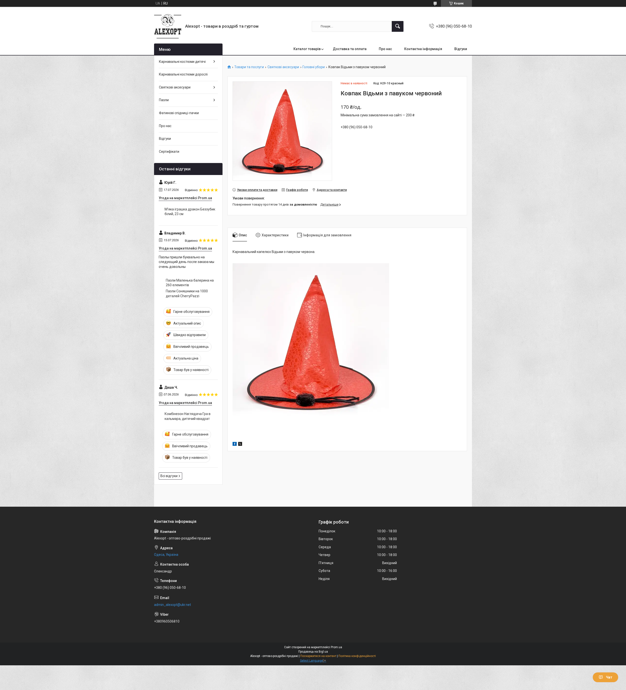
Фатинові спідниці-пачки (179, 113)
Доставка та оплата (350, 49)
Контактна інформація (423, 49)
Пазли (164, 100)
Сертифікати (169, 151)
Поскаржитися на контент (318, 656)
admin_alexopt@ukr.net (172, 605)
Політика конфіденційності (357, 656)
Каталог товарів (307, 49)
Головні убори (313, 67)
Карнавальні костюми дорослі (183, 74)
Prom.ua (336, 647)
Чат (609, 677)
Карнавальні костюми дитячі (182, 62)
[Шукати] (397, 26)
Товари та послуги (249, 67)
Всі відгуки (169, 476)
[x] (240, 445)
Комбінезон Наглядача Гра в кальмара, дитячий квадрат (188, 416)
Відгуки (460, 49)
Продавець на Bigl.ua (313, 651)
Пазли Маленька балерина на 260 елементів (190, 282)
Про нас (385, 49)
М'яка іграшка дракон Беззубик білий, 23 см (190, 211)
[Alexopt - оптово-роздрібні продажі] (167, 26)
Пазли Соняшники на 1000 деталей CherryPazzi (187, 293)
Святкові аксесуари (283, 67)
